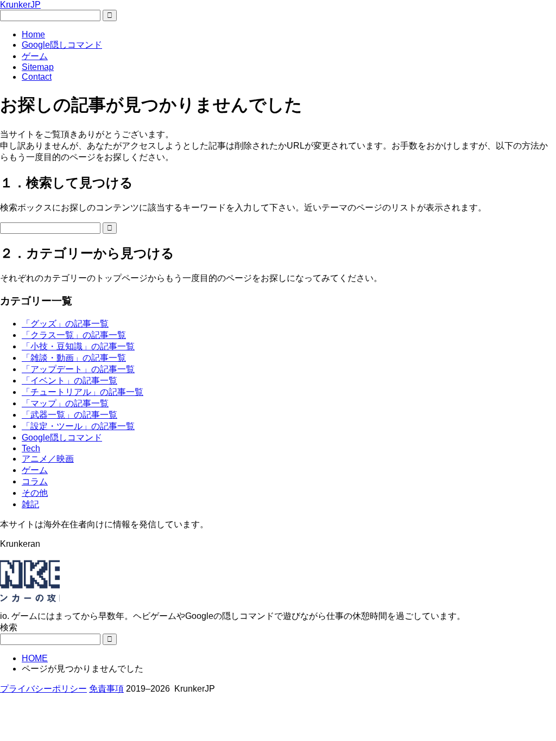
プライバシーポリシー (43, 688)
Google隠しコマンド (62, 44)
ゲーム (35, 56)
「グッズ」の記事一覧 (65, 323)
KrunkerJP (20, 4)
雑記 (30, 504)
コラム (35, 481)
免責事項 (106, 688)
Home (33, 34)
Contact (37, 76)
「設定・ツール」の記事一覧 (78, 426)
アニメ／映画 (48, 458)
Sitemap (38, 67)
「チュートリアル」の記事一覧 (82, 392)
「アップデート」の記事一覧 (78, 369)
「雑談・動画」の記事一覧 (74, 357)
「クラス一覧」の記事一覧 (74, 335)
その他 (35, 492)
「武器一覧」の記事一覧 (69, 414)
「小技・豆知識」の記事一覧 (78, 346)
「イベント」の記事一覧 (69, 380)
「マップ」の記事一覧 (65, 403)
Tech (31, 448)
